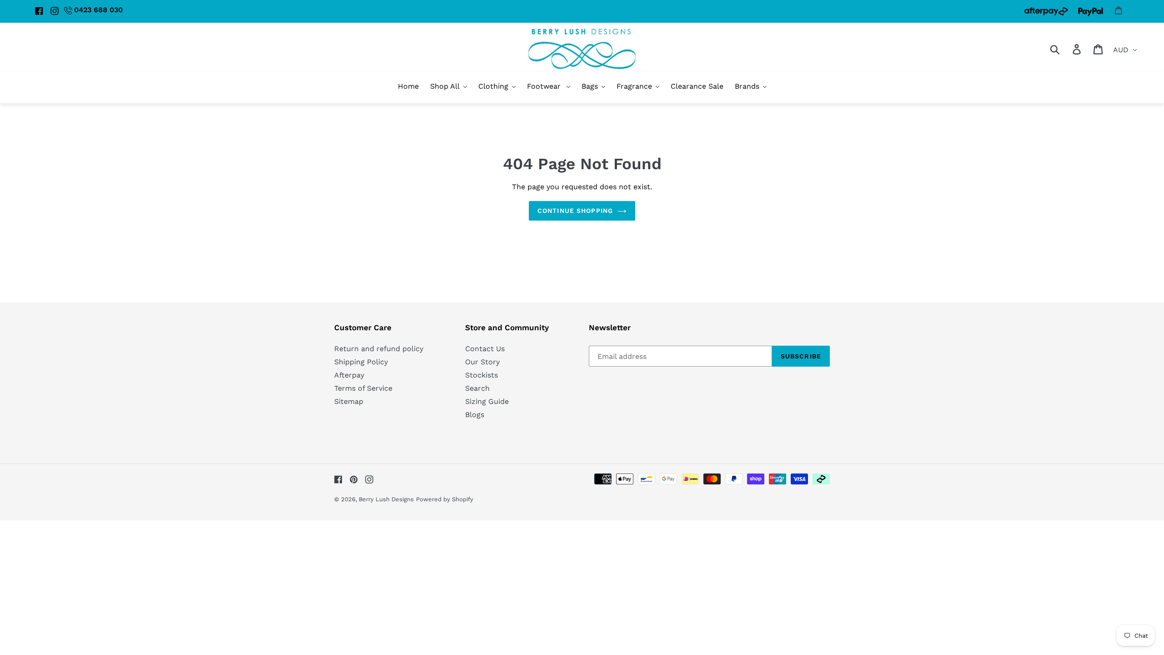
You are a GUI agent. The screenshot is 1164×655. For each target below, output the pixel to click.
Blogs (474, 414)
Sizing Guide (487, 401)
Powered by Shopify (444, 499)
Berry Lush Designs (386, 499)
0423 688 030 (98, 9)
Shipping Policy (361, 362)
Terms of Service (363, 388)
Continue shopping (575, 210)
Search (477, 388)
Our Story (482, 362)
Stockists (481, 375)
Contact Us (485, 348)
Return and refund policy (378, 348)
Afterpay (349, 375)
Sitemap (348, 401)
